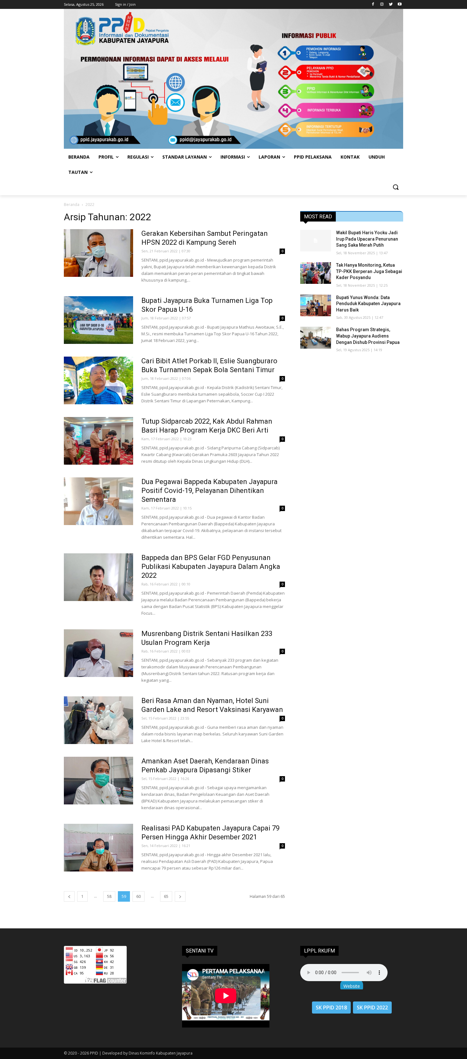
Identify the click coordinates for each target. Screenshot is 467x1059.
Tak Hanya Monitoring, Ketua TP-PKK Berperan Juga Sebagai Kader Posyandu (369, 271)
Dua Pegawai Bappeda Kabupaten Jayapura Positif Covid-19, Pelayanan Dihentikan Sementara (209, 490)
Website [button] (351, 986)
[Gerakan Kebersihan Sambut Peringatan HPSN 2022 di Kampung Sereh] (98, 253)
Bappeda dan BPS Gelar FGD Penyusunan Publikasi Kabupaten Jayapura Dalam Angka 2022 (210, 566)
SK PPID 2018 (331, 1007)
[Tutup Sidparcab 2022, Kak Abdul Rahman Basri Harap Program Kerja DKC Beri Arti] (98, 441)
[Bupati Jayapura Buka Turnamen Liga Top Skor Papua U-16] (98, 320)
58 (109, 896)
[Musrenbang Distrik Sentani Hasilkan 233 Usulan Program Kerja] (98, 653)
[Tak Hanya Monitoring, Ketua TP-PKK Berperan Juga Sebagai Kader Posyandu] (315, 273)
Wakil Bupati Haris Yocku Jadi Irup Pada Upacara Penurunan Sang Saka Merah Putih (367, 239)
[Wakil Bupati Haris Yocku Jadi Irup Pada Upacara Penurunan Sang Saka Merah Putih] (315, 240)
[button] (395, 187)
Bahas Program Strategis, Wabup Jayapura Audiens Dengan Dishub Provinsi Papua (368, 336)
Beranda (71, 204)
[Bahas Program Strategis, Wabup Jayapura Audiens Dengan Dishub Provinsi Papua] (315, 337)
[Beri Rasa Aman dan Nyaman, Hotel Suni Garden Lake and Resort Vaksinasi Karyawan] (98, 720)
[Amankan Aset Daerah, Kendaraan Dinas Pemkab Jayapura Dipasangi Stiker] (98, 780)
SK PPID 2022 (372, 1007)
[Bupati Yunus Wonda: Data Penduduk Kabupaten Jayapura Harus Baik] (315, 305)
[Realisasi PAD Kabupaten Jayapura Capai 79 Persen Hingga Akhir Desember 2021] (98, 847)
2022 (89, 204)
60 (138, 896)
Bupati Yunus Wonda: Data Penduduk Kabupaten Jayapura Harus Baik (368, 303)
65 (166, 896)
